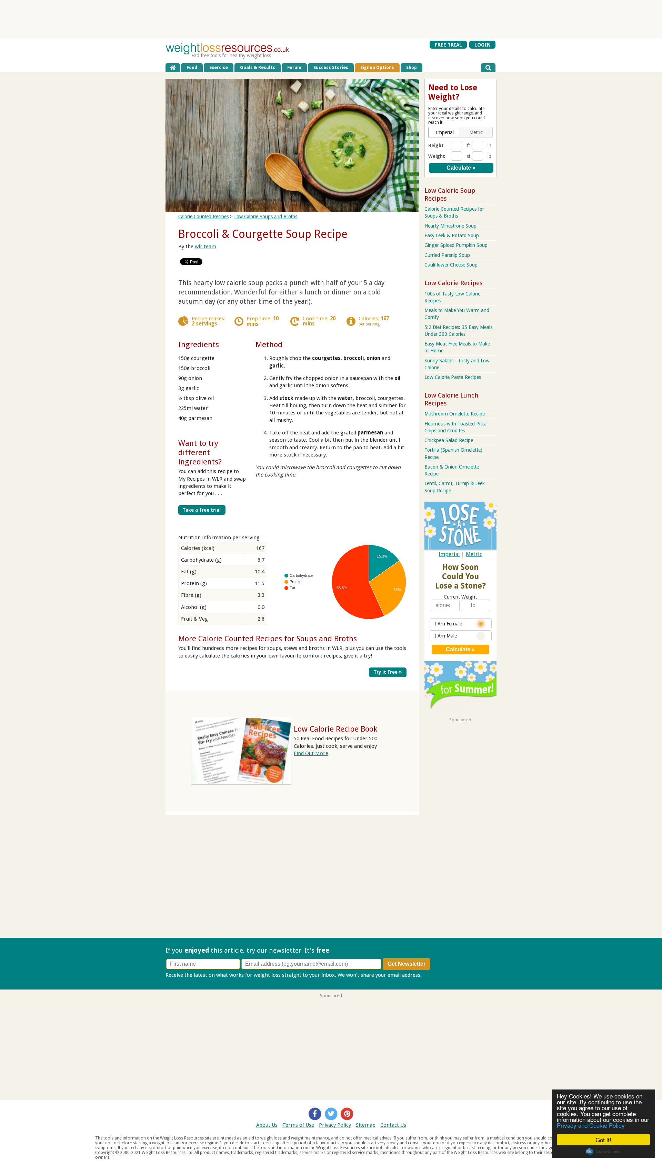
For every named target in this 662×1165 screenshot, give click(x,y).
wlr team (205, 246)
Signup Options (377, 67)
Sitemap (365, 1125)
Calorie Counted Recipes (203, 216)
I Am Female (448, 623)
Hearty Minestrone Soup (450, 226)
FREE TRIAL (448, 44)
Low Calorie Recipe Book (335, 728)
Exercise (218, 67)
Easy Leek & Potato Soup (451, 235)
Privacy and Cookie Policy (591, 1125)
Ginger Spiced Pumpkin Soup (456, 245)
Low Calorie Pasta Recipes (452, 377)
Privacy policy (439, 975)
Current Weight (460, 597)
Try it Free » (388, 672)
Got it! (603, 1139)
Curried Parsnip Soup (447, 255)
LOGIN (482, 44)
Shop (411, 67)
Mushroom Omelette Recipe (454, 413)
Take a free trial (202, 510)
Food (192, 67)
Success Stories (330, 67)
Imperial (449, 554)
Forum (294, 67)
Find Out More (311, 753)
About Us (267, 1125)
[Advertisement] (331, 18)
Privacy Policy (335, 1125)
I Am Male (445, 636)
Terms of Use (298, 1125)
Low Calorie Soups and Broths (265, 216)
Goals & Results (257, 67)
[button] (444, 132)
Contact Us (393, 1125)
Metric (474, 554)
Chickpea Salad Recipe (448, 440)
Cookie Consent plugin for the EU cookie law (603, 1151)
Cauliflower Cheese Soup (451, 265)
